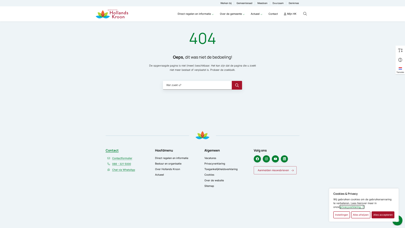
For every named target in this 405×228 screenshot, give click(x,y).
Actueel (255, 13)
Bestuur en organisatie (168, 163)
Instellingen (341, 214)
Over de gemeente (231, 13)
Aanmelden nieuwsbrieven (273, 170)
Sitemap (209, 185)
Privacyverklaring (214, 163)
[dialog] (364, 205)
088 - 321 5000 (121, 163)
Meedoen (262, 3)
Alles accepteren (383, 214)
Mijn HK (291, 13)
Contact (273, 13)
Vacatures (210, 158)
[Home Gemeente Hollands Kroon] (112, 14)
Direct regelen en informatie (194, 13)
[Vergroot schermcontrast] (400, 60)
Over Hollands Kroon (167, 169)
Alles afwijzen (361, 214)
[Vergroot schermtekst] (400, 50)
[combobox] (202, 85)
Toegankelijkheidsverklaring (221, 169)
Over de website (214, 180)
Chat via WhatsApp (123, 169)
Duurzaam (278, 3)
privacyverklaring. (350, 207)
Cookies (209, 174)
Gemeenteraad (244, 3)
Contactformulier (122, 158)
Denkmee (294, 3)
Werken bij (225, 3)
